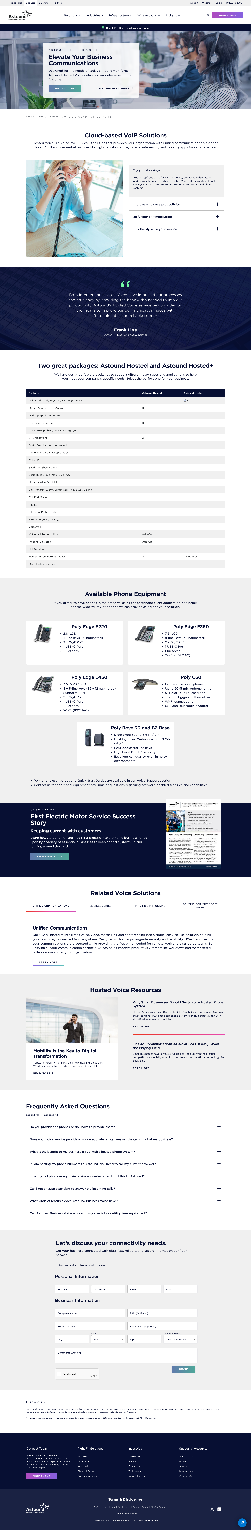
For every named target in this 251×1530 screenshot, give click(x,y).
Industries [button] (93, 15)
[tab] (51, 905)
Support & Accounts (193, 1448)
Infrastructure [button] (119, 15)
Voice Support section (154, 780)
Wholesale (83, 1466)
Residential (16, 3)
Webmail (207, 3)
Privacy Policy (140, 1506)
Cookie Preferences (126, 1513)
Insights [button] (171, 15)
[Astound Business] (20, 15)
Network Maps (187, 1471)
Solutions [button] (71, 15)
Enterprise (44, 3)
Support (193, 3)
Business (30, 3)
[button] (208, 15)
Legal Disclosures (120, 1506)
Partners (58, 3)
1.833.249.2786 (234, 3)
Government (135, 1456)
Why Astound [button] (147, 15)
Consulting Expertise (89, 1476)
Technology (134, 1471)
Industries (135, 1448)
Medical (132, 1461)
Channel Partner (87, 1471)
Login (219, 3)
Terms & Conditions (98, 1506)
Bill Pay (183, 1461)
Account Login (187, 1456)
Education (134, 1466)
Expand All (32, 1114)
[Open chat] (242, 1522)
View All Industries (138, 1476)
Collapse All (51, 1114)
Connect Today (37, 1448)
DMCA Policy (157, 1506)
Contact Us (185, 1476)
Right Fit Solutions (90, 1448)
